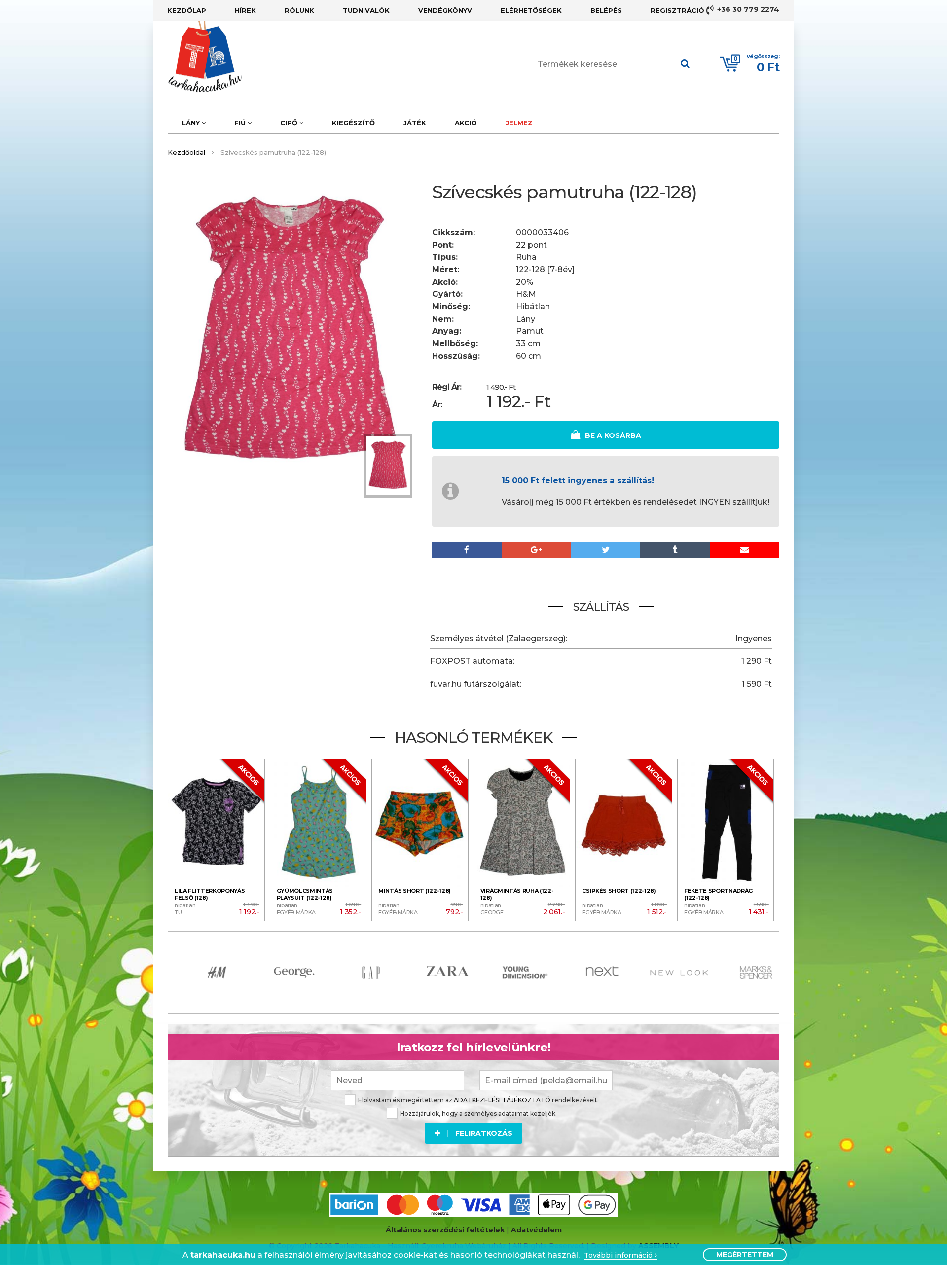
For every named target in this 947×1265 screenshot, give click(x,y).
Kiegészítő (353, 123)
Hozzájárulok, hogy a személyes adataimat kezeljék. (478, 1113)
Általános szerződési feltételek (445, 1230)
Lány (192, 123)
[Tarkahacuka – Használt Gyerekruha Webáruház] (197, 57)
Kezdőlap (186, 10)
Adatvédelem (536, 1230)
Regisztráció (677, 10)
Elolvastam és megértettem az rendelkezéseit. (478, 1100)
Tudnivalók (366, 10)
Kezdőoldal (186, 152)
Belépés (606, 10)
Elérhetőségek (531, 10)
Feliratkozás (483, 1133)
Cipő (289, 123)
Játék (414, 123)
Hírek (245, 10)
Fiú (241, 123)
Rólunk (299, 10)
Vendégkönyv (445, 10)
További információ (619, 1255)
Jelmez (519, 123)
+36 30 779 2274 (747, 9)
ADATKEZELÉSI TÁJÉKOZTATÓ (502, 1100)
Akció (466, 123)
